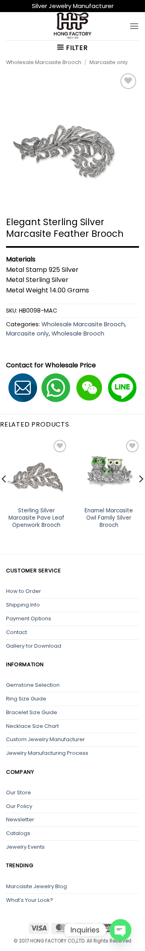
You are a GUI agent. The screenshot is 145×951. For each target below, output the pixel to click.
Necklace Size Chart (32, 726)
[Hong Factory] (72, 26)
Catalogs (18, 833)
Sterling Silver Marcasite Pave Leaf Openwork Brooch (36, 517)
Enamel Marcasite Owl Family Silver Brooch (109, 517)
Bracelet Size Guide (31, 712)
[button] (134, 26)
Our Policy (19, 806)
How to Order (23, 591)
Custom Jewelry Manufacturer (45, 739)
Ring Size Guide (26, 698)
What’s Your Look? (29, 900)
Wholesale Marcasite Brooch (43, 62)
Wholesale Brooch (78, 333)
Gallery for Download (33, 646)
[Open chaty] (120, 930)
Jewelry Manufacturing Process (47, 753)
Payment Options (28, 618)
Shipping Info (23, 605)
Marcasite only (108, 62)
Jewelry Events (25, 847)
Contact (16, 632)
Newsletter (20, 819)
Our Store (18, 792)
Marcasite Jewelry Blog (36, 886)
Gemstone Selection (33, 685)
